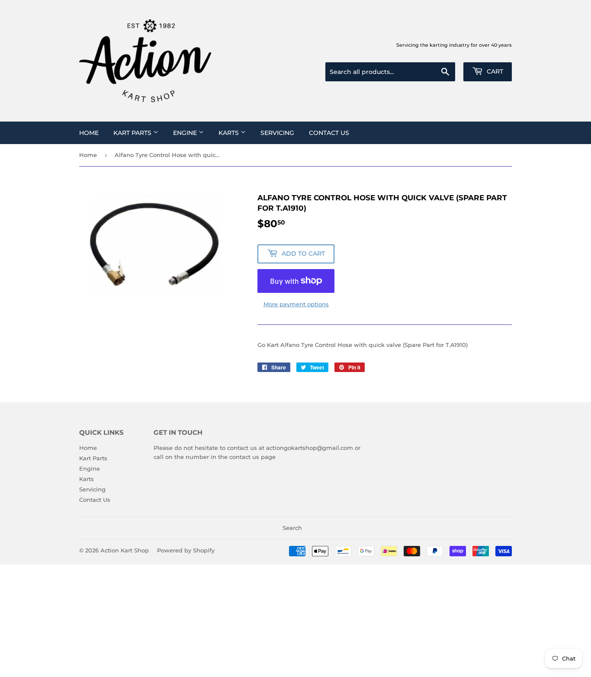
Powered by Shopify (186, 550)
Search (292, 527)
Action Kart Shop (124, 550)
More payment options (296, 304)
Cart (494, 71)
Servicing (277, 133)
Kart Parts (133, 133)
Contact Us (329, 133)
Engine (186, 133)
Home (89, 133)
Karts (229, 133)
